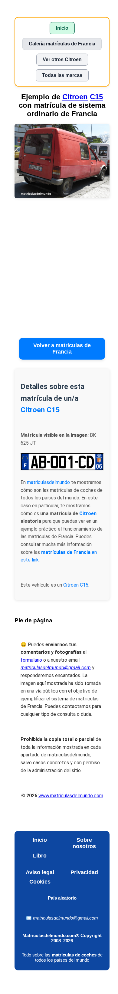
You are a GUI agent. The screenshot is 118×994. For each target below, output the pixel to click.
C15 (96, 97)
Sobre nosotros (84, 843)
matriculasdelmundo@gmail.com (65, 917)
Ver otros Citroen (62, 59)
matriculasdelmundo (48, 482)
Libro (40, 856)
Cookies (40, 882)
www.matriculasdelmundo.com (70, 795)
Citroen (75, 97)
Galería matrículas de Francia (62, 43)
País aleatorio (62, 897)
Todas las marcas (62, 75)
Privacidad (84, 872)
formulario (31, 660)
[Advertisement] (59, 270)
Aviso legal (40, 872)
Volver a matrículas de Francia (62, 348)
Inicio (62, 28)
